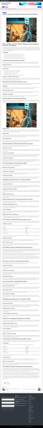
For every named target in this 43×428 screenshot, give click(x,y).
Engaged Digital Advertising (6, 3)
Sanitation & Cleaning (31, 417)
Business (30, 400)
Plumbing (30, 415)
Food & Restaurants (31, 407)
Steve (8, 382)
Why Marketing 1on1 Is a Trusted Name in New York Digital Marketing (21, 401)
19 (5, 404)
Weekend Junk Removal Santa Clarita (19, 399)
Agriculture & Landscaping (32, 398)
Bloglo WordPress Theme (30, 426)
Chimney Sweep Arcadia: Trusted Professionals (20, 405)
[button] (39, 7)
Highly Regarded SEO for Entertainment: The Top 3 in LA (21, 403)
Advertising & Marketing (32, 397)
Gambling (30, 408)
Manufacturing (30, 414)
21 (9, 404)
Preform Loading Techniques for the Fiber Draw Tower (21, 397)
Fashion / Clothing (31, 405)
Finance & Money (31, 406)
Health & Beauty (31, 409)
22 (11, 404)
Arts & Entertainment (31, 399)
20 (7, 404)
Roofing (29, 416)
